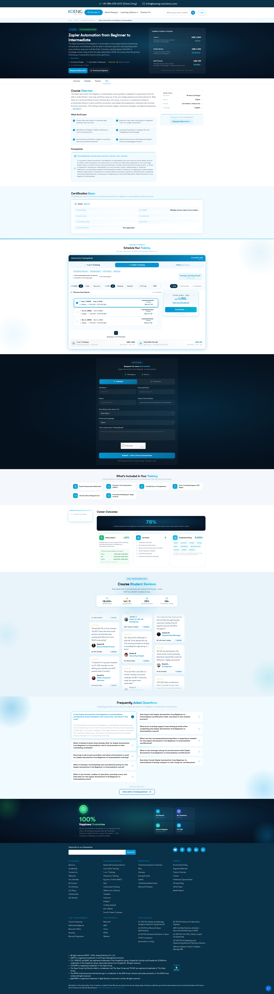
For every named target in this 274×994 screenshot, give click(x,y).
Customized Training (111, 887)
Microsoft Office (74, 929)
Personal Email (144, 387)
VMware (106, 936)
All (81, 286)
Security (71, 933)
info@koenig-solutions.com (161, 3)
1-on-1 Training (109, 872)
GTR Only (143, 286)
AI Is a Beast (108, 909)
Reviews (98, 81)
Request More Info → (182, 121)
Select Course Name (145, 398)
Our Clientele (73, 880)
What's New (177, 887)
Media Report (178, 890)
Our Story (72, 890)
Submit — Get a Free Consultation (137, 456)
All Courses (92, 12)
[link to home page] (75, 12)
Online (87, 286)
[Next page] (121, 333)
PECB (105, 933)
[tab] (92, 265)
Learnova (107, 898)
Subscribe (130, 852)
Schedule (87, 81)
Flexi (105, 883)
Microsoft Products (145, 887)
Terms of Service (179, 872)
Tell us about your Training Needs (111, 427)
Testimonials (73, 894)
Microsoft (107, 922)
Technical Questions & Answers (150, 865)
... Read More (73, 58)
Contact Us (145, 12)
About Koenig (110, 12)
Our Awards (72, 898)
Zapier (76, 20)
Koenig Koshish (144, 876)
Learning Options (128, 12)
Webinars (72, 876)
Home (70, 20)
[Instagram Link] (189, 849)
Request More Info (78, 70)
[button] (177, 39)
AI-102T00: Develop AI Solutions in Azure (153, 934)
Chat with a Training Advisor (136, 792)
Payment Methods (180, 869)
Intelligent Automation (88, 20)
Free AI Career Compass (112, 912)
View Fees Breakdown (181, 303)
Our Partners (73, 887)
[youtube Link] (175, 849)
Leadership (72, 869)
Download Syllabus (100, 71)
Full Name (103, 387)
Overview (76, 81)
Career (176, 876)
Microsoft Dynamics (76, 936)
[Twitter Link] (203, 849)
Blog (140, 869)
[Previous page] (111, 333)
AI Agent (106, 901)
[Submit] (193, 13)
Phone (101, 398)
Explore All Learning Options (114, 865)
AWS (105, 925)
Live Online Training (111, 869)
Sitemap (141, 872)
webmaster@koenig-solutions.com (111, 988)
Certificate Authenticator (148, 883)
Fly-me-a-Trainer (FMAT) (112, 880)
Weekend (130, 286)
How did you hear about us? (109, 409)
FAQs (107, 81)
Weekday (120, 286)
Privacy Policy (178, 883)
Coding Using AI (109, 905)
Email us (146, 374)
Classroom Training (111, 876)
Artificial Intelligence (76, 925)
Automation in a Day (146, 942)
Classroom (96, 286)
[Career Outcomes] (80, 519)
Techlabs (106, 894)
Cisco (105, 929)
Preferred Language (106, 418)
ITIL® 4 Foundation (145, 938)
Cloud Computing (75, 922)
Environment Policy (180, 865)
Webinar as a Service (111, 890)
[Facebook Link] (182, 849)
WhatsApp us (131, 374)
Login (202, 13)
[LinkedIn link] (196, 849)
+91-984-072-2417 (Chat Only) (119, 3)
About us (71, 865)
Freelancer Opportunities (182, 880)
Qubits (141, 880)
